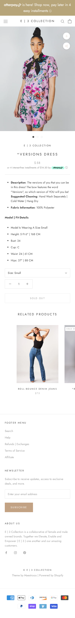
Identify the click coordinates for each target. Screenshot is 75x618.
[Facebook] (6, 552)
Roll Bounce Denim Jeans (37, 388)
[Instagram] (15, 552)
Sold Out (37, 298)
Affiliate (9, 457)
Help (7, 437)
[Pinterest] (24, 552)
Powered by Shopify (51, 575)
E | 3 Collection (37, 145)
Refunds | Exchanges (17, 444)
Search (9, 431)
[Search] (62, 21)
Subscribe (19, 507)
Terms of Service (15, 451)
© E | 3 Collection (37, 570)
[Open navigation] (6, 21)
